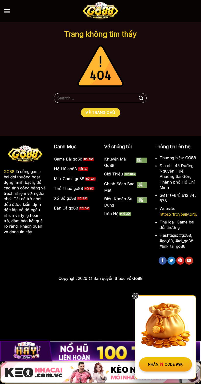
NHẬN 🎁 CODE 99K (165, 364)
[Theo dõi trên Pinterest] (180, 261)
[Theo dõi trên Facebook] (163, 261)
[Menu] (7, 11)
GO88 (9, 171)
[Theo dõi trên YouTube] (189, 261)
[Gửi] (141, 98)
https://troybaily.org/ (179, 214)
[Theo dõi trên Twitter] (171, 261)
